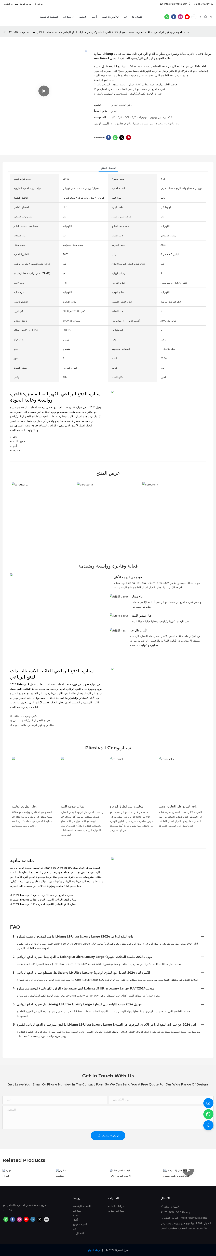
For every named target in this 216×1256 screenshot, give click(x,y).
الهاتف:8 (186, 1212)
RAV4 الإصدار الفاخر (120, 1175)
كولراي (6, 1175)
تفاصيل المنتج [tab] (108, 168)
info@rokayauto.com (175, 3)
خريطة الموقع (94, 1250)
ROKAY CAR (10, 32)
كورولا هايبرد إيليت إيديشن (176, 1175)
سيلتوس (60, 1175)
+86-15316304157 (202, 3)
